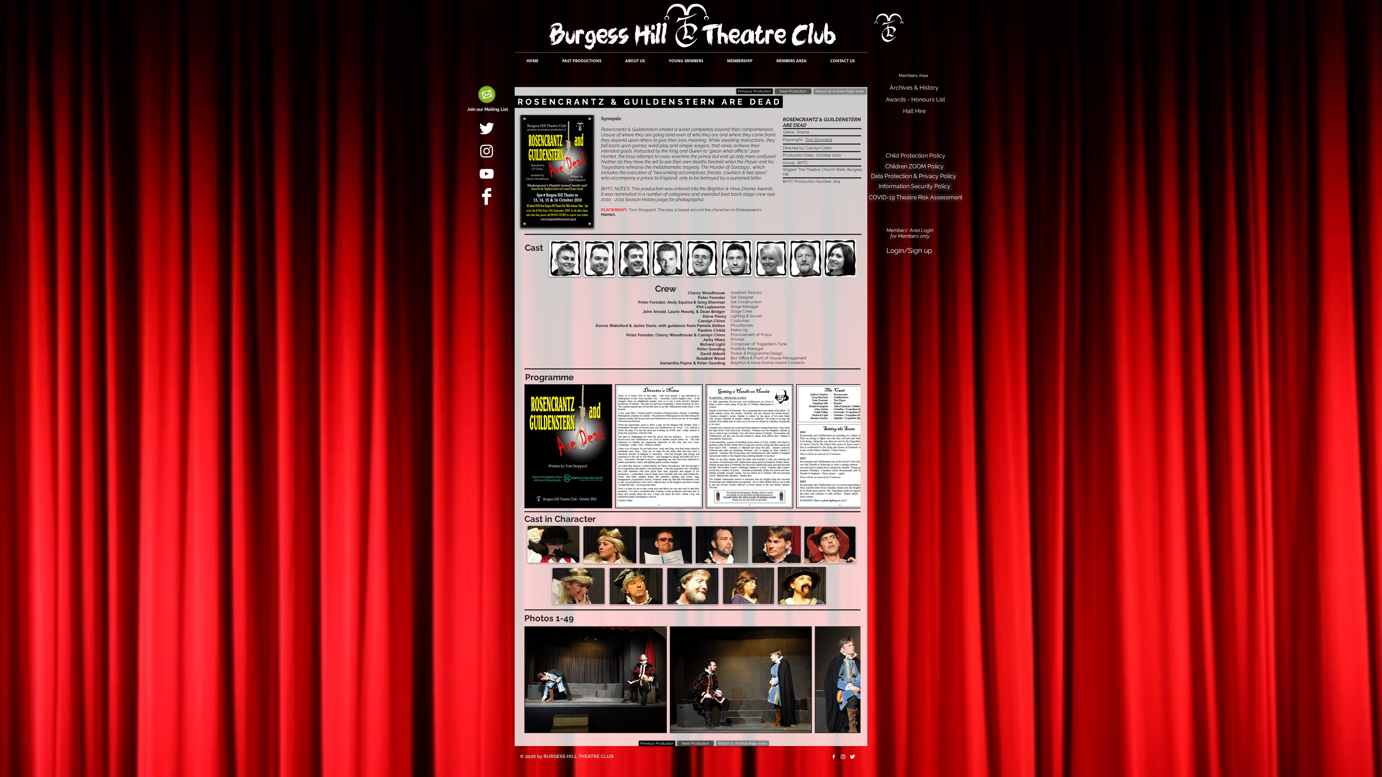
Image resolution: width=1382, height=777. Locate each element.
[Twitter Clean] (486, 128)
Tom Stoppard (818, 139)
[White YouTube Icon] (486, 173)
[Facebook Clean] (486, 196)
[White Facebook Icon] (834, 757)
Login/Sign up (909, 250)
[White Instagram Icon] (486, 151)
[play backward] (533, 446)
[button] (568, 446)
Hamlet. (608, 214)
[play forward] (852, 446)
